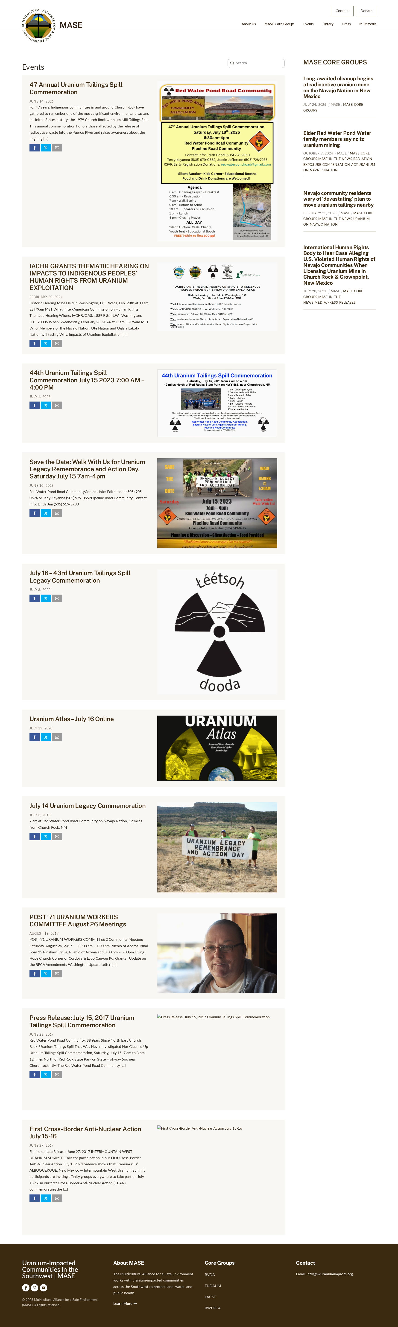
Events (308, 24)
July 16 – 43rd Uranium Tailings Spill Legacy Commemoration (80, 576)
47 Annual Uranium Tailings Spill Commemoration (76, 88)
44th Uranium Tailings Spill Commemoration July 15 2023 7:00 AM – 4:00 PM (86, 380)
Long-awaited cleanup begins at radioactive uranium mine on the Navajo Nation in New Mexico (338, 87)
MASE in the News (335, 159)
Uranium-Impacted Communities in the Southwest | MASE (50, 1269)
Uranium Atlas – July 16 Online (71, 718)
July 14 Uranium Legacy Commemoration (87, 805)
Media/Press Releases (335, 302)
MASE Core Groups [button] (279, 24)
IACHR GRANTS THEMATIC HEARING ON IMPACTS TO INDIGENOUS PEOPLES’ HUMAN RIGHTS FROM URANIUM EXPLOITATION (89, 276)
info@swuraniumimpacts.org (330, 1274)
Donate (366, 11)
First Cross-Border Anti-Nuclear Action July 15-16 (85, 1132)
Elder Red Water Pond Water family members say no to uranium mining (337, 139)
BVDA (210, 1275)
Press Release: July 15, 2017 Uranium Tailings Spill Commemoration (81, 1021)
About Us (249, 24)
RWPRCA (213, 1308)
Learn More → (125, 1304)
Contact (342, 11)
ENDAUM (213, 1286)
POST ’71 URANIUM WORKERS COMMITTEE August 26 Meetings (77, 920)
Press (346, 24)
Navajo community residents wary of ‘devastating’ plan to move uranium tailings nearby (338, 199)
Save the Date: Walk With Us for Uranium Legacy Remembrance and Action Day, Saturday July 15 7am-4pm (87, 469)
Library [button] (328, 24)
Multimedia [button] (368, 24)
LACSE (210, 1297)
